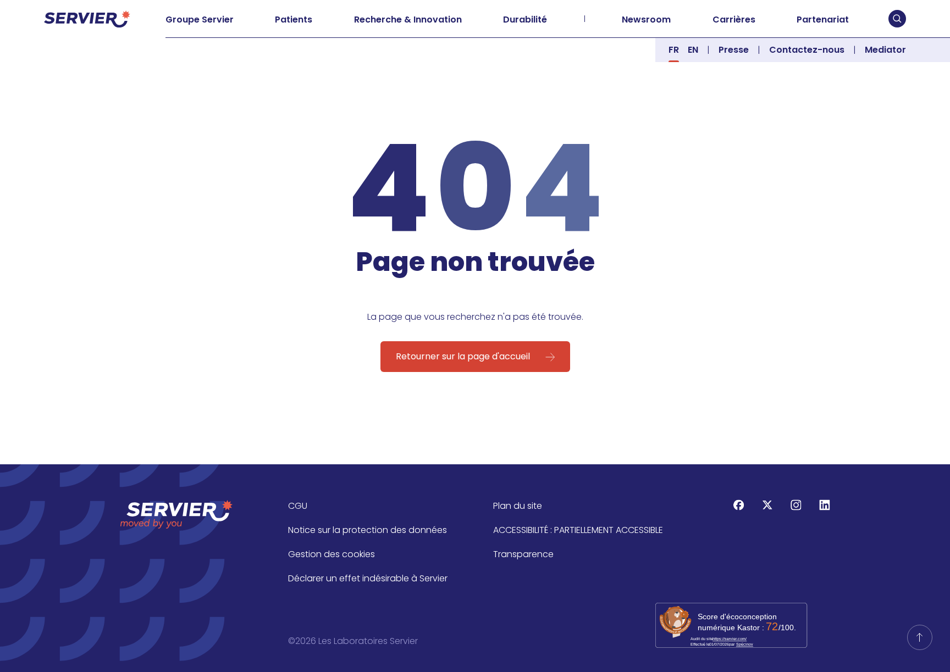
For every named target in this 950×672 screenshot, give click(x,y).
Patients (293, 19)
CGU (297, 505)
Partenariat (823, 19)
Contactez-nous (806, 49)
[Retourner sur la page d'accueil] (919, 637)
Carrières (733, 19)
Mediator (885, 49)
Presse (734, 49)
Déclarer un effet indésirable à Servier (368, 578)
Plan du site (517, 505)
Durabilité (525, 19)
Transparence (523, 554)
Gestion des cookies (331, 554)
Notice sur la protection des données (367, 530)
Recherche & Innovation (408, 19)
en (693, 49)
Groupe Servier (199, 19)
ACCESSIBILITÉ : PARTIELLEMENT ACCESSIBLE (578, 530)
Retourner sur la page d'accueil (463, 356)
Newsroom (646, 19)
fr (674, 49)
